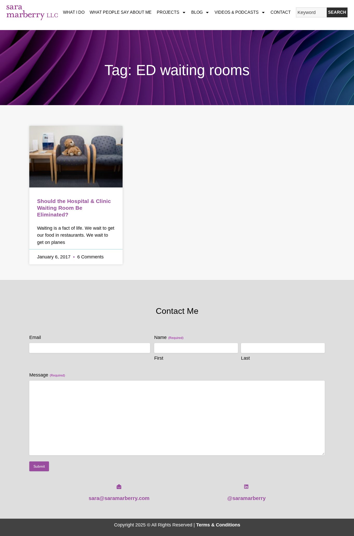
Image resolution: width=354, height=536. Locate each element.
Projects (168, 12)
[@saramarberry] (246, 486)
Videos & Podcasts (237, 12)
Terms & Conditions (218, 524)
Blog (197, 12)
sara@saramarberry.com (119, 498)
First (158, 358)
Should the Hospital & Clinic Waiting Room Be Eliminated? (74, 208)
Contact (281, 12)
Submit (39, 466)
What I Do (73, 12)
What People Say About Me (121, 12)
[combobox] (311, 12)
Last (245, 358)
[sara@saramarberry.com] (119, 486)
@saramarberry (246, 498)
